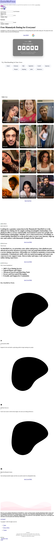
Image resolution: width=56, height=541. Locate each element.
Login (4, 6)
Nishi (23, 65)
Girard (8, 65)
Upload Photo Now (28, 279)
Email (14, 22)
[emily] (45, 136)
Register (4, 7)
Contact (5, 530)
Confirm (6, 23)
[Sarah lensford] (28, 136)
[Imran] (10, 136)
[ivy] (45, 161)
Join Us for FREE (28, 242)
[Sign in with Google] (33, 35)
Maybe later (28, 282)
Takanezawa (39, 69)
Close (6, 538)
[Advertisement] (28, 82)
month (4, 12)
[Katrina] (10, 161)
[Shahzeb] (45, 186)
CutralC (39, 65)
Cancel (2, 17)
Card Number (16, 11)
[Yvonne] (28, 111)
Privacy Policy (6, 527)
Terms (4, 525)
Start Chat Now (28, 200)
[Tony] (45, 111)
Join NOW (26, 35)
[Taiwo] (10, 186)
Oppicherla (31, 65)
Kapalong (24, 69)
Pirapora (16, 69)
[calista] (28, 186)
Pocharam (16, 65)
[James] (28, 161)
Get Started (3, 519)
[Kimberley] (10, 111)
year (5, 14)
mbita (31, 69)
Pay (6, 17)
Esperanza (47, 65)
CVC (14, 15)
